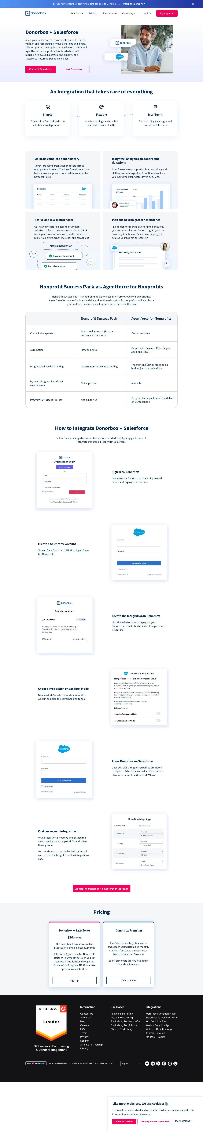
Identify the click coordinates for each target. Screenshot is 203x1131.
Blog (82, 1021)
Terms (83, 1032)
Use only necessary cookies (154, 1121)
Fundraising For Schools (124, 1025)
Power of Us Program (65, 965)
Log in (115, 478)
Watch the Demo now (134, 3)
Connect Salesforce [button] (40, 69)
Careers (84, 1025)
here (140, 438)
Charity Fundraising (121, 1029)
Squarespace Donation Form (162, 1017)
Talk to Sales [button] (128, 980)
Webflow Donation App (159, 1029)
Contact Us (86, 1013)
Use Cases (117, 1007)
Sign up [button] (74, 980)
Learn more (119, 954)
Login (146, 13)
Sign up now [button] (167, 13)
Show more (146, 1114)
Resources (109, 13)
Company (127, 13)
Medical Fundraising (122, 1017)
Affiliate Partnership (91, 1044)
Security (84, 1040)
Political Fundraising (122, 1013)
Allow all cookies (124, 1121)
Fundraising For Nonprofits (125, 1021)
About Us (85, 1017)
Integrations (153, 1007)
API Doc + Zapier (155, 1036)
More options (182, 1121)
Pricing (92, 13)
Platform (76, 13)
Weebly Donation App (158, 1025)
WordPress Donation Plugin (161, 1013)
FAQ (82, 1029)
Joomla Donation (155, 1032)
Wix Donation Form (156, 1021)
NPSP (69, 550)
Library (84, 1048)
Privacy (84, 1036)
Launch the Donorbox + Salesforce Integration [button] (101, 888)
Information (87, 1007)
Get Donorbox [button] (74, 69)
